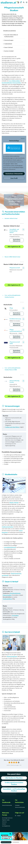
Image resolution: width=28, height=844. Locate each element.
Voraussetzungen (8, 40)
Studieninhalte (8, 44)
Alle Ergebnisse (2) (14, 285)
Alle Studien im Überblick (14, 778)
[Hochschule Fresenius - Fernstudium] (14, 148)
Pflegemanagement (16, 573)
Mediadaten (17, 805)
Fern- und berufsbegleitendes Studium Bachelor (12, 296)
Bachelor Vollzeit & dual (11, 218)
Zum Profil (14, 178)
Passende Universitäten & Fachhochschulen (11, 35)
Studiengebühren (7, 599)
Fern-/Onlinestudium (14, 81)
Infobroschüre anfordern (6, 842)
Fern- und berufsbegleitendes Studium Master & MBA (12, 368)
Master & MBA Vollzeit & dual (12, 257)
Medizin (12, 502)
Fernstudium (15, 615)
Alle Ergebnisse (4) (14, 247)
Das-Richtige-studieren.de (7, 817)
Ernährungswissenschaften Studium (14, 783)
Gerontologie (5, 575)
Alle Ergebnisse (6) (14, 358)
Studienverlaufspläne (7, 527)
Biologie (16, 502)
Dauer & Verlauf (8, 47)
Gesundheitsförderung (10, 547)
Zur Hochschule (16, 842)
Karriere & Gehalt (8, 51)
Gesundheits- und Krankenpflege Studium (14, 790)
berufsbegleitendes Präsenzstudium (11, 82)
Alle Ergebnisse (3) (14, 396)
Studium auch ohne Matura (12, 427)
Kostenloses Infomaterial (14, 174)
